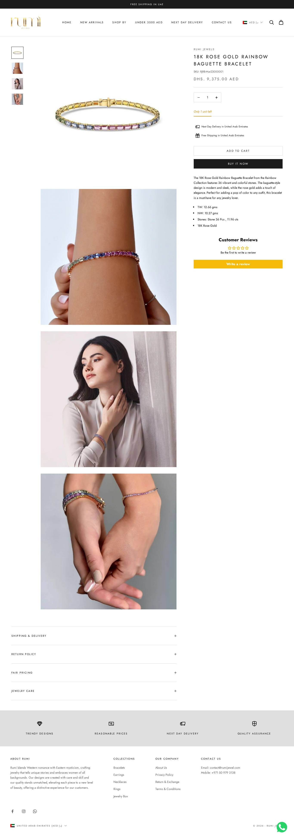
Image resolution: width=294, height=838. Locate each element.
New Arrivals (92, 22)
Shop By (119, 22)
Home (67, 22)
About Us (161, 767)
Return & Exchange (167, 782)
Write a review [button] (238, 264)
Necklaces (120, 782)
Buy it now (238, 164)
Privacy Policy (164, 775)
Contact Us (222, 22)
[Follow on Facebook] (12, 811)
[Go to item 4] (17, 99)
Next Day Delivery (187, 22)
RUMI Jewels (204, 49)
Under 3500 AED (149, 22)
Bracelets (119, 767)
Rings (117, 789)
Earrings (118, 775)
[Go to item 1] (17, 53)
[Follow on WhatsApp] (35, 811)
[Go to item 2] (17, 68)
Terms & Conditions (168, 789)
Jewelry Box (120, 796)
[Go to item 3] (17, 84)
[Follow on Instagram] (24, 811)
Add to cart (238, 151)
